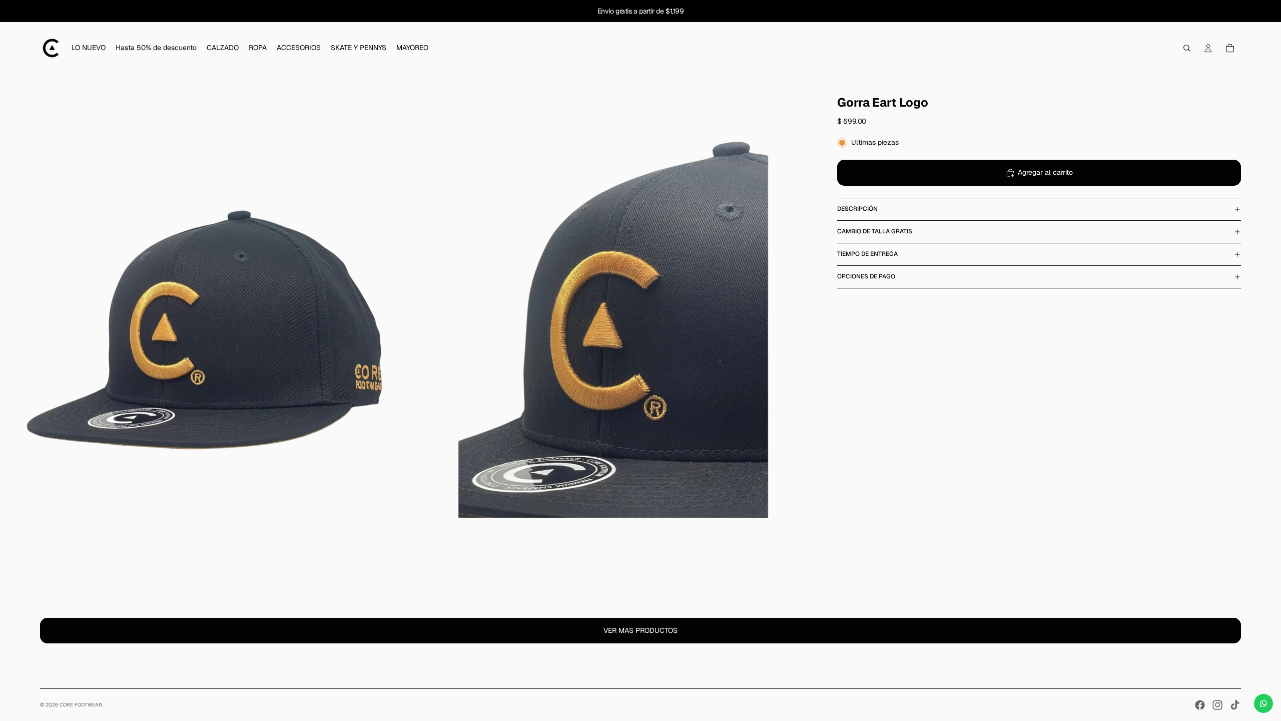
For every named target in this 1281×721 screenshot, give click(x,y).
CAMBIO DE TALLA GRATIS (874, 231)
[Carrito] (1230, 48)
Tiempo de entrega (867, 254)
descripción (857, 209)
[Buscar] (1187, 48)
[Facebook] (1200, 705)
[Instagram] (1217, 705)
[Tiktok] (1235, 705)
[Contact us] (1263, 703)
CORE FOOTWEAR (81, 704)
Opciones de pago (866, 276)
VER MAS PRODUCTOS (640, 630)
